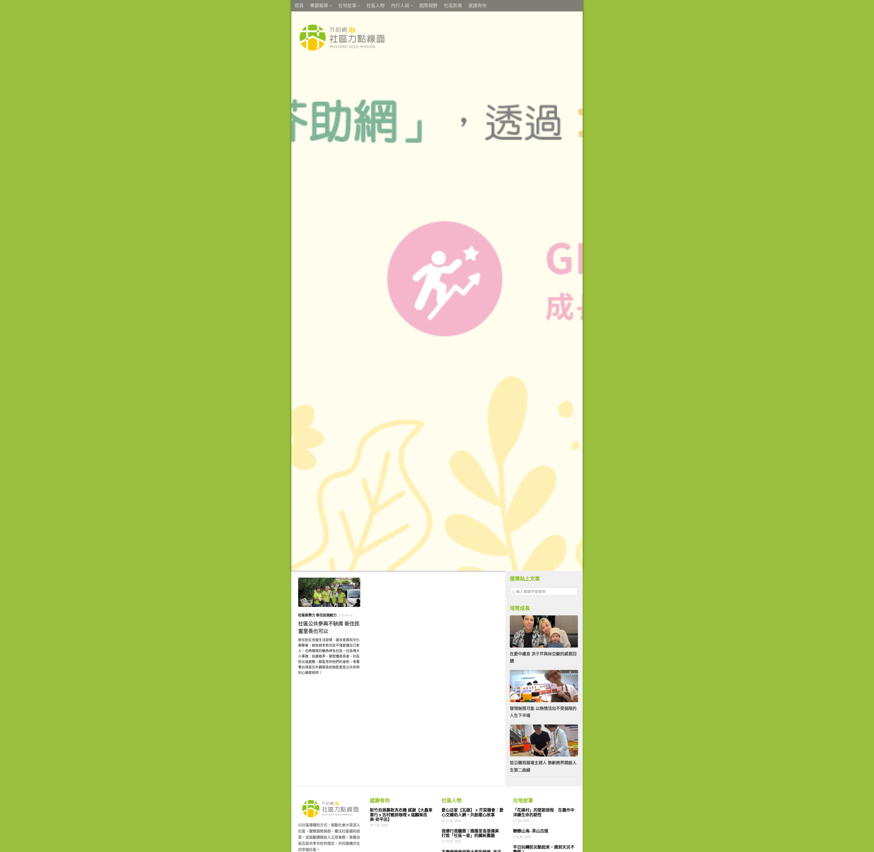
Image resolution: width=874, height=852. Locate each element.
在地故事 (347, 5)
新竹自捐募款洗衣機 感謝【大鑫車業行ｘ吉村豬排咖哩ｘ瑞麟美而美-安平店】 (401, 815)
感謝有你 (477, 5)
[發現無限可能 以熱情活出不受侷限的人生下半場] (544, 686)
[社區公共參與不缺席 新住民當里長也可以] (329, 592)
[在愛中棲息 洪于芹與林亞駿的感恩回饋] (544, 631)
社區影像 (453, 5)
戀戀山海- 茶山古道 (530, 831)
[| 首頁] (342, 37)
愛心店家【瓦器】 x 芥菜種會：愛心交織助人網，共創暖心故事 (472, 812)
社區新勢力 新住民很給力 (317, 615)
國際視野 (428, 5)
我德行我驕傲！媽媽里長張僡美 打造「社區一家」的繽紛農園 (473, 833)
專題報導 (319, 5)
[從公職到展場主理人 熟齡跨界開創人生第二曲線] (544, 740)
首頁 (299, 5)
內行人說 (400, 5)
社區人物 (375, 5)
